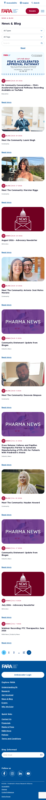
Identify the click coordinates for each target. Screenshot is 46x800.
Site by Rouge (6, 796)
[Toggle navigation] (42, 11)
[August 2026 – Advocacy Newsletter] (23, 219)
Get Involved (7, 695)
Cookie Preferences (8, 792)
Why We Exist (7, 707)
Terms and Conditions (11, 739)
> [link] (29, 652)
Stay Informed (9, 749)
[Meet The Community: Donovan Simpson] (23, 374)
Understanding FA (9, 687)
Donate (32, 11)
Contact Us (6, 719)
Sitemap (4, 789)
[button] (23, 30)
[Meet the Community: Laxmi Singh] (23, 119)
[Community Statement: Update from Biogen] (23, 321)
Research (6, 691)
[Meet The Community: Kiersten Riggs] (23, 169)
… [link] (19, 652)
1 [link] (3, 652)
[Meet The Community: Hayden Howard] (23, 481)
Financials (6, 723)
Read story (6, 102)
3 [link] (13, 652)
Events (4, 703)
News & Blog (7, 699)
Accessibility (5, 786)
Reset (23, 48)
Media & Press (8, 727)
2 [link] (8, 652)
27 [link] (24, 652)
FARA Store (6, 731)
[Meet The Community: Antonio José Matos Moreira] (23, 269)
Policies (5, 735)
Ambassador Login (22, 675)
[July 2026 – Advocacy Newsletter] (23, 584)
